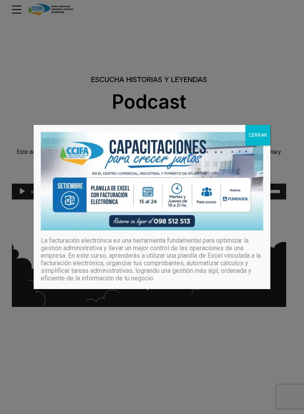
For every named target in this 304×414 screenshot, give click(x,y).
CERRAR (258, 135)
